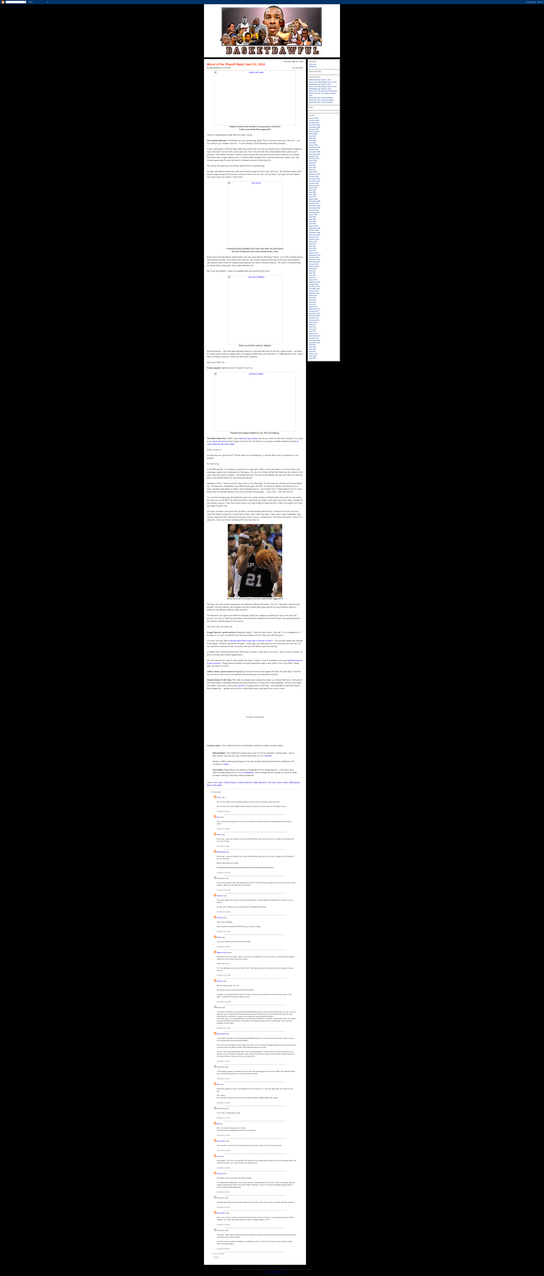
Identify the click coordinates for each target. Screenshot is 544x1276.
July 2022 (312, 358)
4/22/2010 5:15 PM (223, 1192)
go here (241, 686)
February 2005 (314, 120)
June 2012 (312, 302)
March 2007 (313, 161)
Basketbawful (221, 852)
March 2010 (313, 241)
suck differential (247, 772)
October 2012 (313, 311)
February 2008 (314, 185)
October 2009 (313, 230)
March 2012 (313, 295)
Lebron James (282, 782)
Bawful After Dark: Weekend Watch (321, 98)
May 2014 (312, 347)
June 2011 (312, 275)
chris (218, 817)
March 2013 (313, 322)
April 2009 (312, 217)
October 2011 (313, 284)
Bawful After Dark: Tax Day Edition (320, 102)
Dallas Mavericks (260, 782)
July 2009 (312, 223)
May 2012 (312, 300)
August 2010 (313, 253)
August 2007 (313, 172)
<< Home (215, 1257)
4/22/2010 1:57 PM (223, 1118)
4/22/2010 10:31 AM (223, 890)
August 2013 (313, 333)
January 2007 (313, 156)
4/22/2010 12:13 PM (223, 1002)
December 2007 (314, 181)
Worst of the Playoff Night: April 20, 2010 (322, 82)
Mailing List (312, 66)
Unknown (220, 896)
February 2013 (314, 320)
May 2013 (312, 327)
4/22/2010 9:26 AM (223, 811)
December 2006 (314, 154)
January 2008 (313, 183)
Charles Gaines (230, 782)
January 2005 (313, 118)
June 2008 (312, 194)
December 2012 (314, 315)
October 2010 (313, 257)
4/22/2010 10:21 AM (223, 872)
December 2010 (314, 262)
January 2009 (313, 210)
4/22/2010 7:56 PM (223, 1224)
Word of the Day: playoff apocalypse (321, 100)
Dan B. (219, 797)
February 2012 (314, 293)
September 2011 (314, 282)
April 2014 (312, 345)
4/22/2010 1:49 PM (223, 1103)
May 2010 (312, 246)
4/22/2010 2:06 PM (223, 1135)
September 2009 (314, 228)
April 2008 (312, 190)
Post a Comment (218, 1253)
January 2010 (313, 237)
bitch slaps (217, 782)
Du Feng (271, 782)
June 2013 (312, 329)
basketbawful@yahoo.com (275, 1272)
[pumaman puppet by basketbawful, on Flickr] (255, 431)
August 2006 (313, 145)
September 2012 (314, 309)
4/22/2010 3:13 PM (223, 1150)
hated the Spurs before (248, 438)
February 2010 (314, 239)
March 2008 (313, 188)
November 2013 (314, 340)
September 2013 (314, 336)
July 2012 (312, 304)
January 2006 (313, 129)
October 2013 (313, 338)
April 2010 (312, 244)
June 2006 (312, 140)
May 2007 (312, 165)
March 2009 (313, 214)
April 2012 (312, 298)
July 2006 (312, 143)
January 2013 (313, 318)
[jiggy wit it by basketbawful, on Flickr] (255, 597)
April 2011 (312, 271)
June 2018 (312, 356)
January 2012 (313, 291)
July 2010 (312, 250)
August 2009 (313, 226)
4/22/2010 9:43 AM (223, 846)
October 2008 (313, 203)
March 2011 (313, 268)
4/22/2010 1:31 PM (223, 1079)
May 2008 (312, 192)
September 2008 (314, 201)
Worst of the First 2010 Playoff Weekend (323, 91)
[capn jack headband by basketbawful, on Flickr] (255, 343)
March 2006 (313, 134)
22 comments (297, 68)
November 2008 (314, 206)
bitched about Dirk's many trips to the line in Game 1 (251, 641)
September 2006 (314, 147)
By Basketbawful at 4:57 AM (218, 68)
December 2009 (314, 235)
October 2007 (313, 176)
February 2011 (314, 266)
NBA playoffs (294, 782)
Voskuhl (268, 756)
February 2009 (314, 212)
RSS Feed (312, 64)
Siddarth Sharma (222, 952)
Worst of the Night (214, 785)
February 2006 (314, 131)
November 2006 (314, 152)
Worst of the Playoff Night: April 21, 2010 (236, 64)
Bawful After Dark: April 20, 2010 (320, 84)
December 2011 (314, 289)
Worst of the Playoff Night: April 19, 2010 (322, 86)
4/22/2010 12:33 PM (223, 1028)
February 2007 (314, 158)
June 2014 (312, 349)
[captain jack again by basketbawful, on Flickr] (255, 125)
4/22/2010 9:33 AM (223, 829)
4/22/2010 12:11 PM (223, 975)
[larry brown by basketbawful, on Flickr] (255, 247)
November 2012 (314, 313)
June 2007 (312, 167)
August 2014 (313, 354)
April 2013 (312, 324)
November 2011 (314, 286)
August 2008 (313, 199)
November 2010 (314, 259)
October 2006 (313, 149)
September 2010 (314, 255)
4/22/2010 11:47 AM (223, 931)
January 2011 (313, 264)
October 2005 (313, 123)
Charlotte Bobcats (244, 782)
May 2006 (312, 138)
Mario (226, 764)
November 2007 (314, 179)
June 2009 (312, 221)
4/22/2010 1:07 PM (223, 1061)
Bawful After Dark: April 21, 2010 (320, 80)
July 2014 (312, 351)
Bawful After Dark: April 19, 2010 (320, 89)
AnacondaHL (221, 1141)
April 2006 (312, 136)
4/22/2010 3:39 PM (223, 1168)
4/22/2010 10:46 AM (223, 912)
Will (218, 1124)
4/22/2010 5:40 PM (223, 1207)
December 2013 (314, 342)
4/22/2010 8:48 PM (223, 1249)
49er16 (219, 937)
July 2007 (312, 170)
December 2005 (314, 127)
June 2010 (312, 248)
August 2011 (313, 280)
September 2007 (314, 174)
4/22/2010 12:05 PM (223, 947)
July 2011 (312, 277)
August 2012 (313, 306)
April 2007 (312, 163)
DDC (218, 1084)
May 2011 (312, 273)
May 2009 (312, 219)
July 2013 (312, 331)
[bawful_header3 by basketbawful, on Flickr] (272, 57)
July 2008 (312, 197)
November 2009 (314, 232)
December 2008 (314, 208)
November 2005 (314, 125)
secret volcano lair (219, 441)
